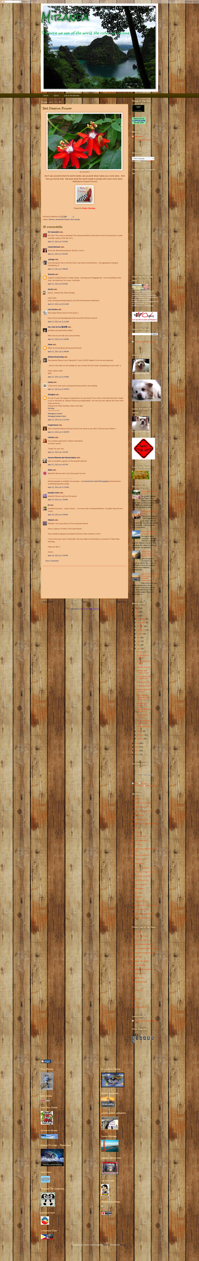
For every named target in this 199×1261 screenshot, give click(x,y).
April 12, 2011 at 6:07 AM (58, 284)
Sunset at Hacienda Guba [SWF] (144, 722)
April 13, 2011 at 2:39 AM (58, 499)
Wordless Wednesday (140, 855)
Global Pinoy (137, 957)
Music (134, 786)
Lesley (50, 382)
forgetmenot (53, 425)
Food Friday (137, 845)
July (138, 638)
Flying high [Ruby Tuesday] (144, 710)
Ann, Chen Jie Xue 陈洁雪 (57, 327)
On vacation (141, 652)
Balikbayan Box (138, 978)
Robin (50, 470)
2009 (137, 747)
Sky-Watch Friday (139, 859)
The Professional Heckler (142, 803)
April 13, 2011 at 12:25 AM (58, 487)
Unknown (138, 136)
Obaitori (51, 520)
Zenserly (51, 274)
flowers (52, 219)
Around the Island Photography (96, 481)
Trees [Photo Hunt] (144, 686)
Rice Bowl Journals (139, 982)
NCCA (134, 986)
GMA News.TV (137, 990)
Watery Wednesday (139, 840)
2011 (136, 616)
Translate (150, 161)
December (141, 619)
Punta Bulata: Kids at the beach (144, 677)
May (139, 645)
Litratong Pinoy (138, 864)
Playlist (140, 786)
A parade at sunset (144, 667)
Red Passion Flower (57, 108)
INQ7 (134, 994)
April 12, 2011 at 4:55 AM (58, 254)
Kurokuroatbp (137, 889)
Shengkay (51, 394)
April (139, 649)
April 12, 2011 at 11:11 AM (58, 321)
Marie (50, 344)
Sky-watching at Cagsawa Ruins (148, 532)
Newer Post (48, 601)
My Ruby (51, 408)
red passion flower (62, 219)
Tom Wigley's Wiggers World (143, 872)
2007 (137, 755)
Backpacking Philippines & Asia (144, 824)
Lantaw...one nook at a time (143, 811)
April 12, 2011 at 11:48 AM (58, 351)
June (139, 641)
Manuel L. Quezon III (140, 936)
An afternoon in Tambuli (143, 656)
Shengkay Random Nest (57, 416)
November (141, 623)
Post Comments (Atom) (90, 609)
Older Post (121, 601)
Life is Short (137, 897)
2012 (137, 612)
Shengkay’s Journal (55, 413)
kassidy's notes (53, 492)
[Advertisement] (84, 582)
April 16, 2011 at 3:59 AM (58, 514)
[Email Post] (72, 216)
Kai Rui (50, 289)
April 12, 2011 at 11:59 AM (58, 377)
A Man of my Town (139, 884)
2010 (137, 743)
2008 (137, 751)
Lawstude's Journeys (140, 880)
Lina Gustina (52, 309)
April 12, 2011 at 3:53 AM (58, 241)
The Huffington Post (140, 820)
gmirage (51, 259)
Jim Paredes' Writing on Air (142, 918)
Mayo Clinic (137, 999)
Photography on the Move (142, 876)
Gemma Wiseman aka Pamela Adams (62, 457)
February (141, 735)
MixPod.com (150, 786)
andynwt (106, 1245)
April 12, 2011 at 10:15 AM (58, 304)
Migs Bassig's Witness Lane (143, 914)
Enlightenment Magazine (142, 969)
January (140, 739)
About (56, 95)
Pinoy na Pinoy (138, 815)
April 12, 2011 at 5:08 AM (58, 269)
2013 (137, 608)
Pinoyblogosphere (139, 1007)
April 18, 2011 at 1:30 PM (58, 555)
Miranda (65, 17)
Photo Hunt (136, 799)
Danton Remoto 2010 (140, 807)
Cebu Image (136, 832)
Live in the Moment (71, 95)
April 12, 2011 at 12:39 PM (58, 389)
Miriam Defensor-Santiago (142, 944)
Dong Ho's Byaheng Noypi (142, 868)
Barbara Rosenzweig (56, 357)
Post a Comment (52, 561)
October (140, 626)
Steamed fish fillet (144, 727)
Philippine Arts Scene (140, 961)
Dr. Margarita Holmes (140, 940)
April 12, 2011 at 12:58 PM (58, 432)
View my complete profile (142, 140)
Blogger (123, 1245)
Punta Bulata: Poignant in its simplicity (143, 697)
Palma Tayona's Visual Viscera (144, 905)
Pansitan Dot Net (139, 973)
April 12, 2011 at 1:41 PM (58, 452)
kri (49, 505)
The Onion (136, 1003)
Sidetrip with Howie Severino (143, 953)
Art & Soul (136, 828)
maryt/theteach (54, 247)
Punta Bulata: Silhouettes (142, 704)
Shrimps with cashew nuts (143, 672)
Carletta (51, 437)
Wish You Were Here (140, 910)
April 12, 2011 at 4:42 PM (58, 464)
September (141, 630)
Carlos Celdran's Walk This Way (144, 948)
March (140, 731)
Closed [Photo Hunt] (142, 716)
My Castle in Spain (139, 836)
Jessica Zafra (137, 932)
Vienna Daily (137, 893)
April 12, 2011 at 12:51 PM (58, 419)
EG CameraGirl (53, 232)
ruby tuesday (75, 219)
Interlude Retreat (138, 965)
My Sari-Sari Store (139, 901)
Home (46, 95)
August (140, 634)
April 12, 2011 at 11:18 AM (58, 339)
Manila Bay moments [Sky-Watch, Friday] (148, 554)
